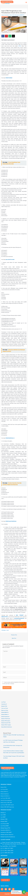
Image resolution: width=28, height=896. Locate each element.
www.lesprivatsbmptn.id (19, 618)
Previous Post (14, 634)
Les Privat (3, 702)
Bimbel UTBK (4, 706)
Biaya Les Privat (4, 710)
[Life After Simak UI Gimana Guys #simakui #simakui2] (5, 862)
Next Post (14, 638)
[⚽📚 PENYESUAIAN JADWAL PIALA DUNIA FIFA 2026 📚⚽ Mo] (5, 871)
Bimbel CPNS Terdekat (6, 724)
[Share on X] (13, 36)
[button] (26, 2)
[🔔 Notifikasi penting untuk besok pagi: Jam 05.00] (23, 862)
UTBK (19, 46)
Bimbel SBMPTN (4, 712)
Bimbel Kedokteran (5, 716)
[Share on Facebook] (2, 36)
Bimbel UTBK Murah (5, 718)
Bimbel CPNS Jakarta (5, 720)
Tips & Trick (12, 15)
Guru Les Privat (4, 708)
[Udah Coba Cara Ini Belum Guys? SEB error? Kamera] (14, 871)
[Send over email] (9, 36)
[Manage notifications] (25, 893)
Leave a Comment (5, 15)
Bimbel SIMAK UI (4, 714)
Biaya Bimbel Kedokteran (6, 726)
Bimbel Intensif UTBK (5, 722)
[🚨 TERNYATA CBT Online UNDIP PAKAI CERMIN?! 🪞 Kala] (14, 862)
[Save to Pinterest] (6, 36)
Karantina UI (4, 704)
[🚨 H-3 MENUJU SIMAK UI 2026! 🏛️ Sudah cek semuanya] (23, 871)
